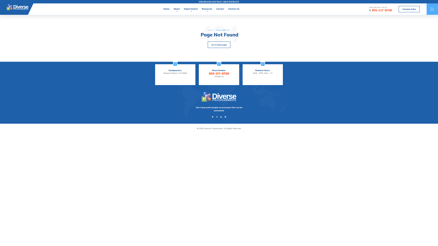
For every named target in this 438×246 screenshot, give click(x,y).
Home (166, 9)
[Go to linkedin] (221, 117)
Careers (220, 9)
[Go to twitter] (213, 117)
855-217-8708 (382, 10)
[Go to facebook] (217, 117)
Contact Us (233, 9)
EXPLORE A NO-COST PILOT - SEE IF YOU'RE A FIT (219, 2)
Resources (207, 9)
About (176, 9)
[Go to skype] (225, 117)
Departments (191, 9)
